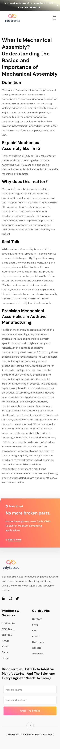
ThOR (5, 640)
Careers (36, 647)
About (36, 636)
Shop (35, 624)
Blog (34, 630)
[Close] (57, 5)
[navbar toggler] (54, 18)
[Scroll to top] (30, 725)
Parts (5, 652)
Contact (37, 619)
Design (6, 658)
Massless (37, 653)
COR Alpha (8, 623)
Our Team (38, 642)
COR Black (8, 629)
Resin (5, 646)
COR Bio (7, 635)
